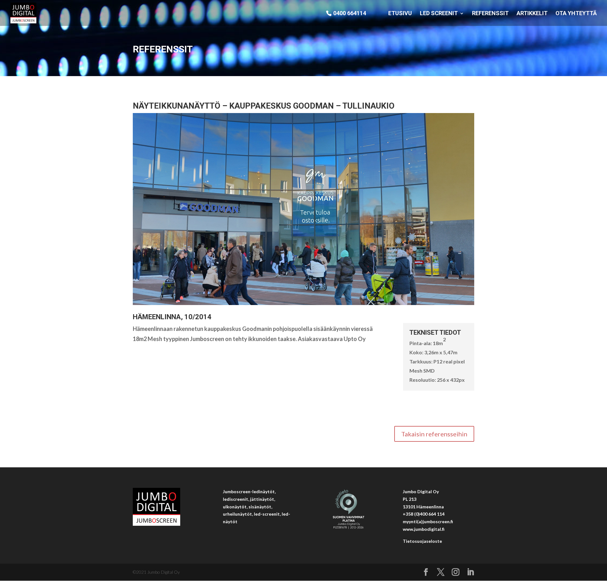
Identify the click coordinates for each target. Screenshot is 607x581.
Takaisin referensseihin (434, 434)
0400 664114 (349, 13)
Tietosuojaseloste (422, 541)
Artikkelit (532, 13)
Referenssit (490, 13)
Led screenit (439, 13)
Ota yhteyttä (576, 13)
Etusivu (400, 13)
